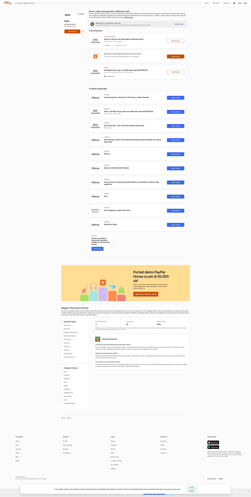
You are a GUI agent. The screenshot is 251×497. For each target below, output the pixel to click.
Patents (112, 449)
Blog (17, 457)
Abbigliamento (68, 393)
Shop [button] (206, 3)
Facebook (163, 441)
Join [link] (239, 3)
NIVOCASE (67, 325)
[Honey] (8, 3)
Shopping (67, 389)
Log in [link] (245, 3)
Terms (112, 453)
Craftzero (67, 346)
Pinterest (163, 453)
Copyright (113, 445)
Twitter (162, 445)
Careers (18, 449)
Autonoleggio (68, 396)
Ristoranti (67, 375)
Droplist (65, 441)
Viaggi (65, 386)
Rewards (226, 3)
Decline (191, 491)
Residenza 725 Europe (71, 332)
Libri (65, 400)
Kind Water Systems (70, 336)
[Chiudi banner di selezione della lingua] (248, 491)
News (17, 453)
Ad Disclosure (114, 457)
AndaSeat (67, 343)
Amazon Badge (67, 445)
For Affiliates (66, 453)
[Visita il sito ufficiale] (83, 31)
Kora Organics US (69, 357)
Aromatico (67, 329)
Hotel (65, 382)
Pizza (65, 371)
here (44, 479)
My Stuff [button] (216, 3)
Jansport (66, 350)
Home (63, 418)
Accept (191, 487)
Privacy (112, 441)
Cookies (112, 469)
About (17, 441)
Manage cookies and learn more (170, 489)
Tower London (68, 353)
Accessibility (114, 465)
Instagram (163, 449)
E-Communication (116, 461)
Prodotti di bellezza (69, 403)
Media (18, 461)
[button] (215, 479)
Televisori (66, 379)
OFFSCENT (67, 339)
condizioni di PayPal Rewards (120, 56)
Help (17, 445)
